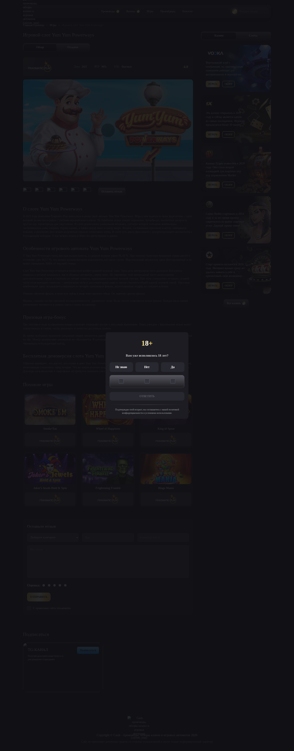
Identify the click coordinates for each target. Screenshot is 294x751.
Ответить (147, 396)
